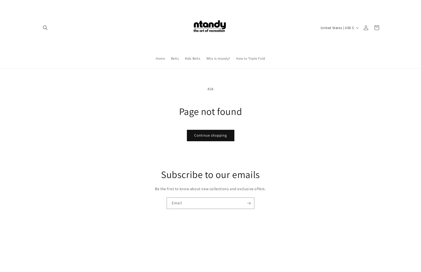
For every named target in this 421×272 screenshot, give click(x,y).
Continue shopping (210, 135)
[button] (45, 27)
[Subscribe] (248, 203)
